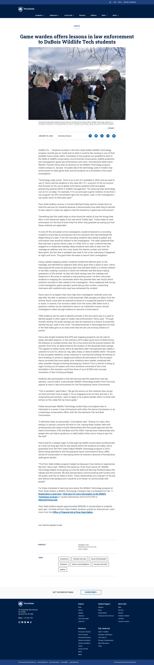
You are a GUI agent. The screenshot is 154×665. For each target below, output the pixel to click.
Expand (111, 128)
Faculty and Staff (100, 564)
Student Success (79, 559)
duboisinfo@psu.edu (47, 500)
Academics (64, 559)
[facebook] (90, 136)
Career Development (99, 559)
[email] (108, 136)
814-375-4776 (91, 547)
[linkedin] (102, 136)
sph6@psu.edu (83, 545)
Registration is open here (50, 494)
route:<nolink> (83, 549)
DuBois (77, 26)
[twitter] (96, 136)
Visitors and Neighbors (81, 564)
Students (63, 564)
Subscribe (90, 592)
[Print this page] (114, 136)
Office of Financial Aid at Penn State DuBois (73, 512)
